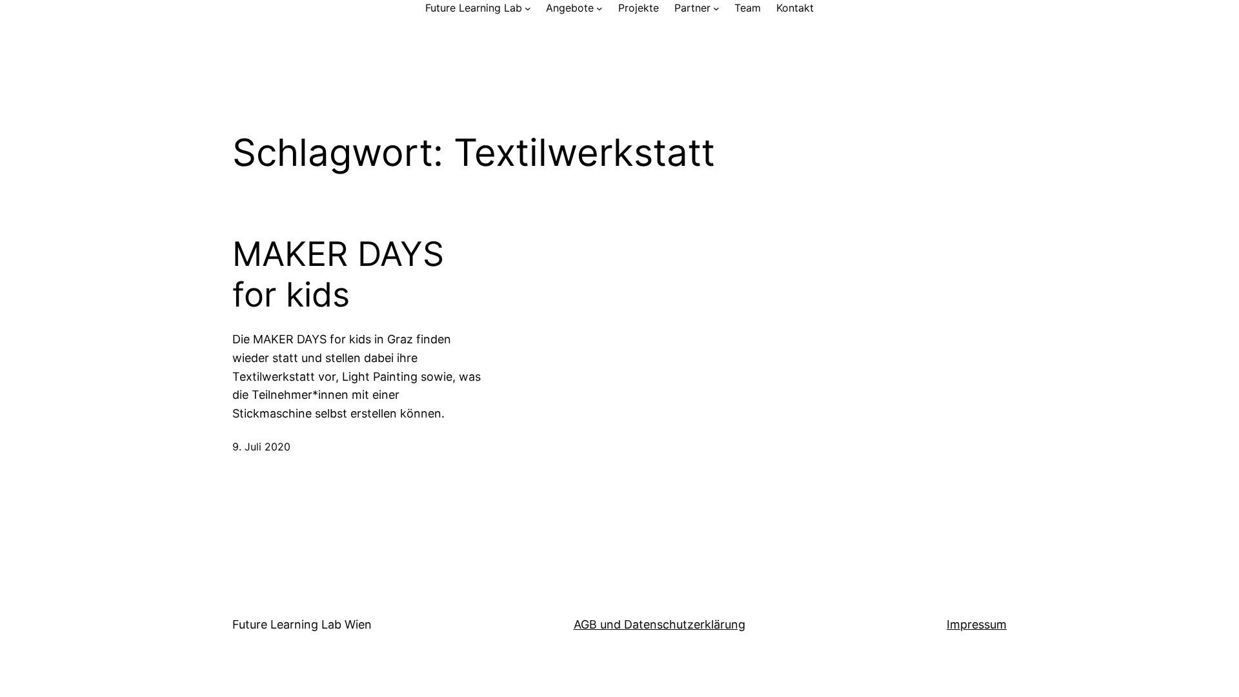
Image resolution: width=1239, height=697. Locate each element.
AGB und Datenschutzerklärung (659, 624)
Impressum (977, 624)
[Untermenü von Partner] (716, 8)
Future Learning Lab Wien (302, 624)
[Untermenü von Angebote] (599, 8)
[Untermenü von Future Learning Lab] (528, 8)
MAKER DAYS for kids (338, 274)
